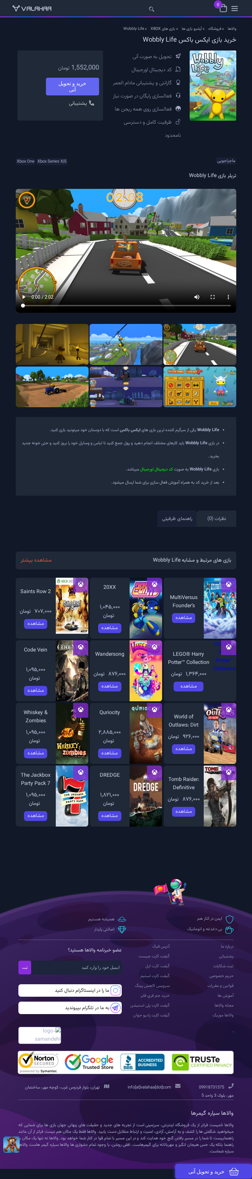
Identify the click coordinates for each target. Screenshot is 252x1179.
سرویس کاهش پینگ (152, 986)
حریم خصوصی (221, 976)
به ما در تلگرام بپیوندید (87, 1008)
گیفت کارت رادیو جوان (151, 1015)
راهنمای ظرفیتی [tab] (177, 519)
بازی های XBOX (163, 28)
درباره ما (227, 946)
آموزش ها (226, 995)
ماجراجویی (226, 161)
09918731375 (211, 1087)
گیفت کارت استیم (155, 976)
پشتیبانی (78, 103)
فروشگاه (214, 28)
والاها (232, 28)
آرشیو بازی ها (192, 28)
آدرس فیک (161, 946)
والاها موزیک (223, 1015)
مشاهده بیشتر (36, 560)
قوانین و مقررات (220, 986)
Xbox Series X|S (52, 161)
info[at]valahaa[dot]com (149, 1087)
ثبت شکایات (223, 966)
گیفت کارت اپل (157, 966)
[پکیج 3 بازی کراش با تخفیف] (11, 1144)
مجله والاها (224, 1005)
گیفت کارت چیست (154, 956)
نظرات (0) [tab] (216, 519)
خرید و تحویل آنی (72, 86)
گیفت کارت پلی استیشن (150, 1005)
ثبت (25, 967)
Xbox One (25, 161)
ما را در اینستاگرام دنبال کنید (82, 990)
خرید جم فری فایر (155, 995)
